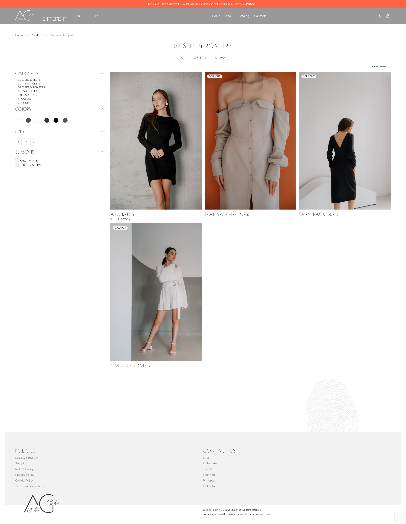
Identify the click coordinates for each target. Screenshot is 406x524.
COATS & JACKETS (29, 83)
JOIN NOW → (250, 4)
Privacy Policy (24, 474)
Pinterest (209, 480)
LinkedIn (209, 486)
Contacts (260, 16)
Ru (87, 16)
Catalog (244, 16)
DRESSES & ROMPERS (31, 87)
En (78, 16)
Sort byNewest (379, 66)
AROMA (220, 57)
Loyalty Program (26, 457)
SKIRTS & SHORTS (29, 95)
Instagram (210, 463)
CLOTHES (200, 57)
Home (216, 16)
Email (206, 457)
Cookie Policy (24, 480)
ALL (183, 57)
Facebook (209, 474)
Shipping (21, 463)
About (229, 16)
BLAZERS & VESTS (29, 79)
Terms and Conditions (30, 486)
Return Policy (24, 469)
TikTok (207, 469)
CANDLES (24, 102)
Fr (96, 16)
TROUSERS (25, 98)
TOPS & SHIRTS (27, 91)
